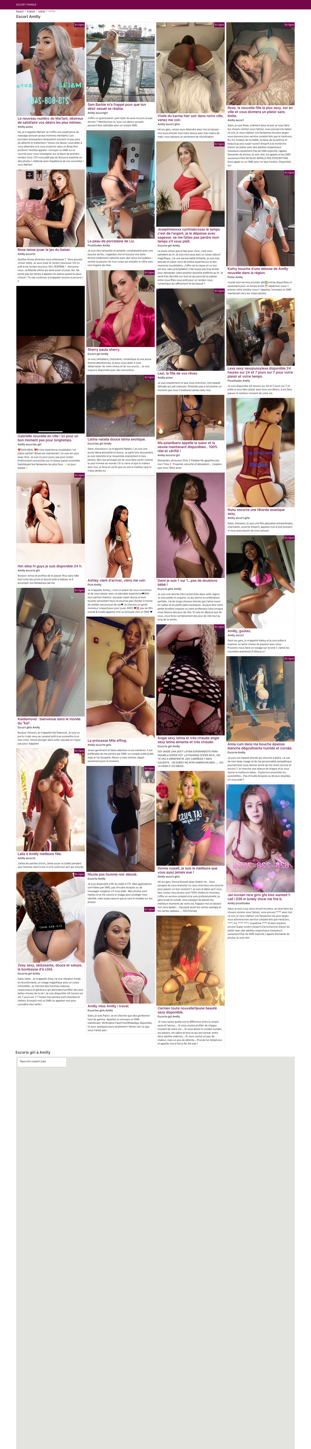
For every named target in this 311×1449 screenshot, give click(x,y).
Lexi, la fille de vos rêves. (178, 373)
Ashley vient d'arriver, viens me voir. (117, 580)
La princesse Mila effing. (107, 740)
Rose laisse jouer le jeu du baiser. (44, 250)
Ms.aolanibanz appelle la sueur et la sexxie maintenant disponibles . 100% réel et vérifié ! (187, 447)
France (31, 11)
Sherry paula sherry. (104, 350)
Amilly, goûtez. (239, 631)
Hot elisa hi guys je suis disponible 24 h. (50, 566)
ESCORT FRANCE (26, 4)
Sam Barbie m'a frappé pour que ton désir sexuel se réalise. (117, 106)
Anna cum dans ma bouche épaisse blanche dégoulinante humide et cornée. (260, 746)
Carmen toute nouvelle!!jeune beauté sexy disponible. (187, 1010)
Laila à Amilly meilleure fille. (40, 854)
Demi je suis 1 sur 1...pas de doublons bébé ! (187, 582)
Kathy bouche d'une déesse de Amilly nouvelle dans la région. (258, 271)
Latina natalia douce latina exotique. (117, 439)
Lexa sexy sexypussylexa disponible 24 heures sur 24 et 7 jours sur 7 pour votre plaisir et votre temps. (260, 372)
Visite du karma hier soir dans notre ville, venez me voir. (190, 118)
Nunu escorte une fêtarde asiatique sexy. (256, 512)
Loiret (41, 11)
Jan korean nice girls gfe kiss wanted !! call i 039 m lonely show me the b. (259, 897)
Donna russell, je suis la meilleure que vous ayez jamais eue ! (187, 870)
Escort (20, 11)
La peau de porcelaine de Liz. (111, 241)
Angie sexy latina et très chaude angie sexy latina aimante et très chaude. (188, 740)
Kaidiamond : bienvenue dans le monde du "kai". (49, 721)
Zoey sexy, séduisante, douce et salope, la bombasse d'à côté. (50, 967)
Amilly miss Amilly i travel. (108, 1006)
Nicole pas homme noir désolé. (112, 874)
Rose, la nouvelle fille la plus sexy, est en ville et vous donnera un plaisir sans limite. (260, 112)
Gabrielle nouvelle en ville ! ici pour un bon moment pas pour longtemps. (48, 438)
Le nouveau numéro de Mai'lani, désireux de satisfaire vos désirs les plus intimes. (50, 120)
